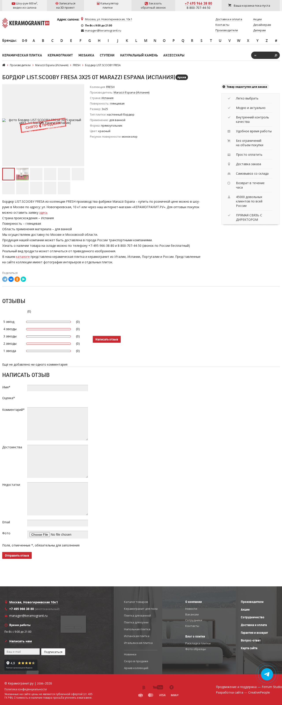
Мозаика (86, 55)
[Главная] (3, 65)
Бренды (9, 40)
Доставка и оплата (254, 625)
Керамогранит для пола (141, 609)
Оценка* (8, 398)
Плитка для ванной (137, 615)
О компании (193, 602)
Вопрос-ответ (251, 640)
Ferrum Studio (272, 687)
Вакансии (192, 614)
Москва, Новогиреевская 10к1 (33, 602)
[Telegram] (4, 279)
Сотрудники (193, 620)
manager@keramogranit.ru (103, 30)
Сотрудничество (252, 617)
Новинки (130, 654)
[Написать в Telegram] (267, 674)
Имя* (6, 387)
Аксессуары (173, 55)
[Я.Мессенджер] (23, 279)
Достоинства (12, 447)
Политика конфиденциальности (25, 689)
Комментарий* (13, 410)
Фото (6, 533)
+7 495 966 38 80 (198, 3)
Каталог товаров (136, 602)
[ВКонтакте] (11, 279)
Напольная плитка (137, 629)
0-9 (24, 40)
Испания (107, 98)
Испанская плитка (136, 636)
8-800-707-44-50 (198, 8)
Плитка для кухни (136, 622)
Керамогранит (60, 55)
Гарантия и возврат (254, 633)
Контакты (192, 626)
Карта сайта (249, 648)
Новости (191, 609)
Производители (252, 602)
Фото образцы (195, 649)
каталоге (23, 256)
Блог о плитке (195, 636)
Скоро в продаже (136, 661)
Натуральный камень (139, 55)
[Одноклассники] (17, 279)
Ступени (107, 55)
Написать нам (20, 641)
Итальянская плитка (138, 643)
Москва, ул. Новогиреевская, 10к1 (108, 19)
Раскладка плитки (198, 643)
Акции (245, 609)
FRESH (110, 87)
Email (6, 522)
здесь (43, 212)
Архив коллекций (136, 668)
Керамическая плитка (22, 55)
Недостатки (11, 484)
